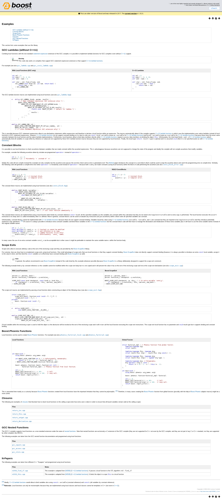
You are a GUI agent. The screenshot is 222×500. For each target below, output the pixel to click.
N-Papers (16, 40)
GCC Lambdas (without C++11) (23, 30)
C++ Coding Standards (213, 5)
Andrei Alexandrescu (200, 5)
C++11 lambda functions (94, 61)
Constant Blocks (18, 31)
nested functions (70, 431)
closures (25, 402)
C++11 (123, 54)
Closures (15, 37)
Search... (215, 8)
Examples (8, 24)
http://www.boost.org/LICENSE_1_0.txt (209, 491)
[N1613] (111, 163)
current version (131, 13)
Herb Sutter (189, 5)
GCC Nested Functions (20, 38)
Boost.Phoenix (32, 335)
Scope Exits (17, 33)
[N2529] (67, 474)
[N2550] (67, 471)
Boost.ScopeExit (79, 249)
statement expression (40, 54)
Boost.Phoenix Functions (21, 35)
